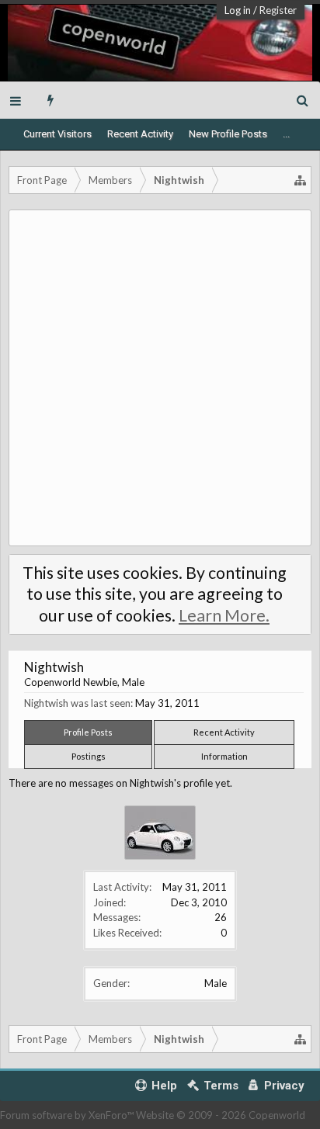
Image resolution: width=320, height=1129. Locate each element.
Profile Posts (88, 732)
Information (224, 756)
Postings (88, 756)
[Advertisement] (160, 378)
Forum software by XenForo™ (68, 1115)
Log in (237, 10)
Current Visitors (57, 134)
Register (278, 10)
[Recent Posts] (51, 100)
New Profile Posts (228, 134)
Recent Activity (140, 134)
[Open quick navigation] (300, 180)
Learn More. (224, 615)
